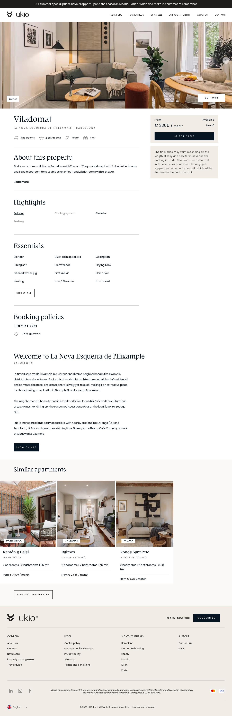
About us (202, 15)
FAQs (181, 648)
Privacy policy (72, 654)
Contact (220, 15)
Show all (24, 293)
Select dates (184, 136)
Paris (124, 670)
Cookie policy (72, 643)
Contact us (185, 643)
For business (136, 15)
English (17, 707)
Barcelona (127, 643)
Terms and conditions (77, 664)
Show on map (26, 447)
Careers (12, 648)
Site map (69, 659)
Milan (124, 664)
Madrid (125, 659)
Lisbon (125, 654)
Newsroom (13, 654)
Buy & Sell (156, 15)
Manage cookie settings (78, 648)
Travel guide (14, 664)
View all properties (33, 594)
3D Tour (211, 97)
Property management (21, 659)
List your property (179, 15)
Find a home (115, 15)
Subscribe (207, 618)
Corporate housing (132, 648)
